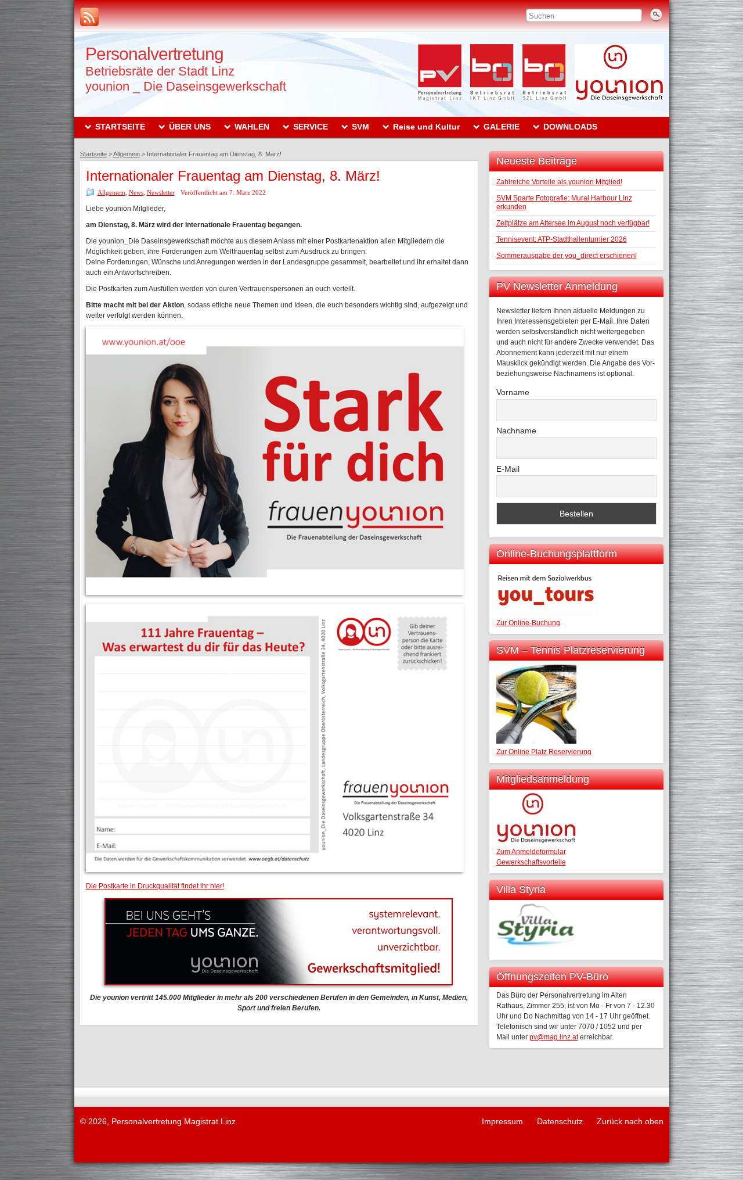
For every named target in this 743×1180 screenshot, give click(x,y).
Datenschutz (560, 1121)
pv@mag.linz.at (553, 1037)
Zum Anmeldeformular (531, 852)
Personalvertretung (154, 53)
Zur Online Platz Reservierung (543, 752)
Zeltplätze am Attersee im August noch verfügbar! (573, 223)
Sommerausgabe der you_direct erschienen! (566, 256)
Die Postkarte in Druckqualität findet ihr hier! (155, 886)
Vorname (512, 392)
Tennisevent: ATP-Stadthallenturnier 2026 (561, 239)
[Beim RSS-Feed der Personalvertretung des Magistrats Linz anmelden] (89, 17)
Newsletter (161, 192)
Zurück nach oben (630, 1121)
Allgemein (111, 192)
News (136, 192)
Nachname (516, 430)
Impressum (502, 1121)
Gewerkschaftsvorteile (531, 862)
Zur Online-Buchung (528, 623)
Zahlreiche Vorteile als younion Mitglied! (559, 182)
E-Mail (508, 469)
